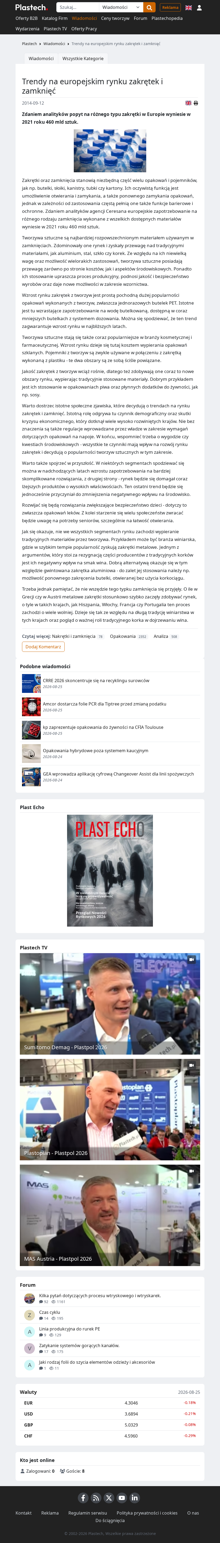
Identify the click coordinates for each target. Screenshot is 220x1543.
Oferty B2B (27, 18)
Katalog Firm (55, 18)
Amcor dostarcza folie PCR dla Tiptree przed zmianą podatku (104, 704)
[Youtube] (121, 1498)
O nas (193, 1513)
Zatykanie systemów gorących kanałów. (79, 1345)
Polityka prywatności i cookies (147, 1513)
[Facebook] (83, 1498)
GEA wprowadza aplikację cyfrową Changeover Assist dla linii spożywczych (118, 774)
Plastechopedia (167, 18)
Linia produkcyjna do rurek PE (69, 1329)
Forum (140, 18)
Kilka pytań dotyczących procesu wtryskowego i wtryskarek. (100, 1296)
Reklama (170, 7)
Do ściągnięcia (110, 1520)
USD (28, 1414)
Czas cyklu (49, 1312)
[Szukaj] (149, 7)
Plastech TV (55, 29)
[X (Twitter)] (109, 1498)
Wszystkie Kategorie (83, 58)
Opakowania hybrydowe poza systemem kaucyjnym (95, 751)
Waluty (28, 1392)
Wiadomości (84, 18)
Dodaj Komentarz (43, 647)
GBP (28, 1425)
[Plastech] (32, 7)
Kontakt (24, 1513)
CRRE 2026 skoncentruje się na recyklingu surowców (96, 680)
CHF (28, 1436)
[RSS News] (96, 1498)
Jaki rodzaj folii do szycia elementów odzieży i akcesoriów (97, 1362)
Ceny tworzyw (115, 18)
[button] (199, 7)
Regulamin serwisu (87, 1513)
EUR (28, 1403)
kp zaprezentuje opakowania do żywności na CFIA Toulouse (103, 727)
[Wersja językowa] (188, 7)
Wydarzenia (27, 29)
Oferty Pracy (84, 29)
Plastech (29, 43)
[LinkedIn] (134, 1498)
